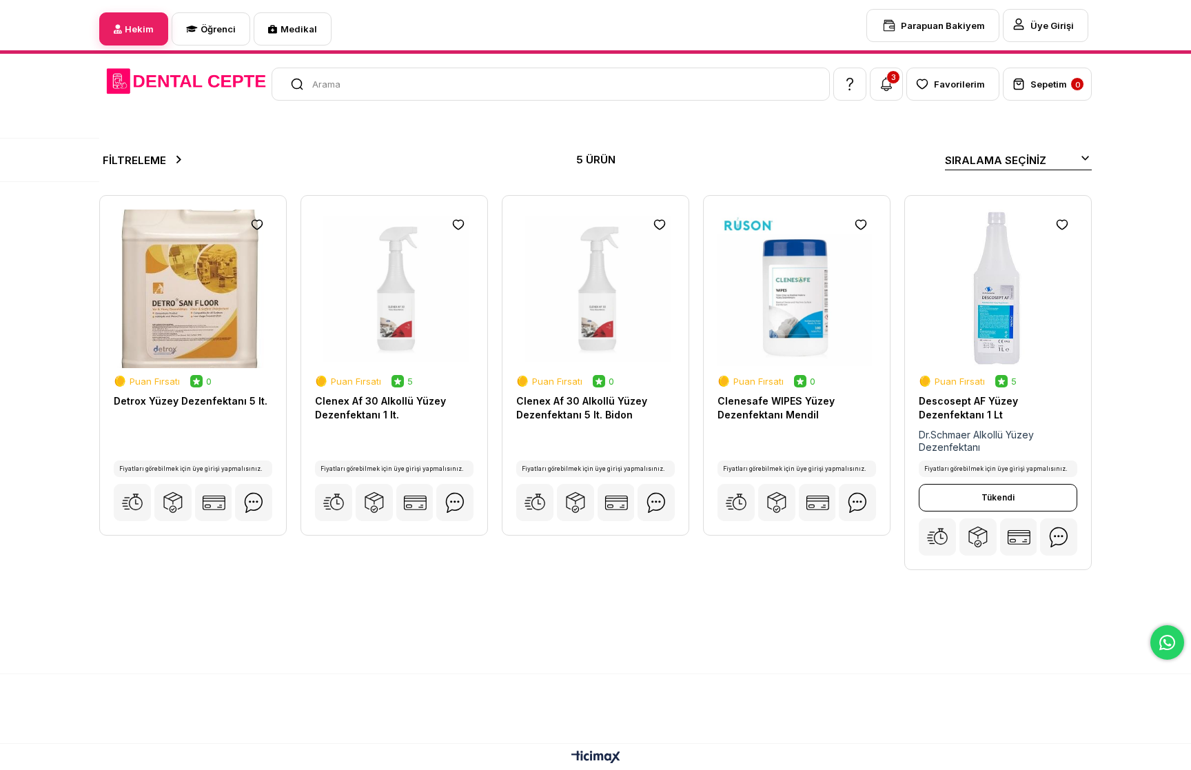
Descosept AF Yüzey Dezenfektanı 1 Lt (968, 408)
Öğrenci (218, 28)
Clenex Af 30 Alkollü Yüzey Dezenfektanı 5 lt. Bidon (581, 408)
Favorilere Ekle (257, 224)
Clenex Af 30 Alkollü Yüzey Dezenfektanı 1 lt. (380, 408)
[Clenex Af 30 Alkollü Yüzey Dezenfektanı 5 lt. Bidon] (595, 289)
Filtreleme (134, 160)
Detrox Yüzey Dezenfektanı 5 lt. (190, 401)
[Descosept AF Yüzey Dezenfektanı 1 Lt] (998, 289)
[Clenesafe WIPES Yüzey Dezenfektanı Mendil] (796, 289)
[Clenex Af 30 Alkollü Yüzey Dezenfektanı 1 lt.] (394, 289)
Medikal (299, 28)
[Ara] (288, 84)
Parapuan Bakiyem (943, 25)
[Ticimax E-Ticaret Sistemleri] (595, 758)
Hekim (139, 28)
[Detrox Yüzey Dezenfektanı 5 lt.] (193, 289)
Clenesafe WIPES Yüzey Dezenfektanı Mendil (776, 408)
